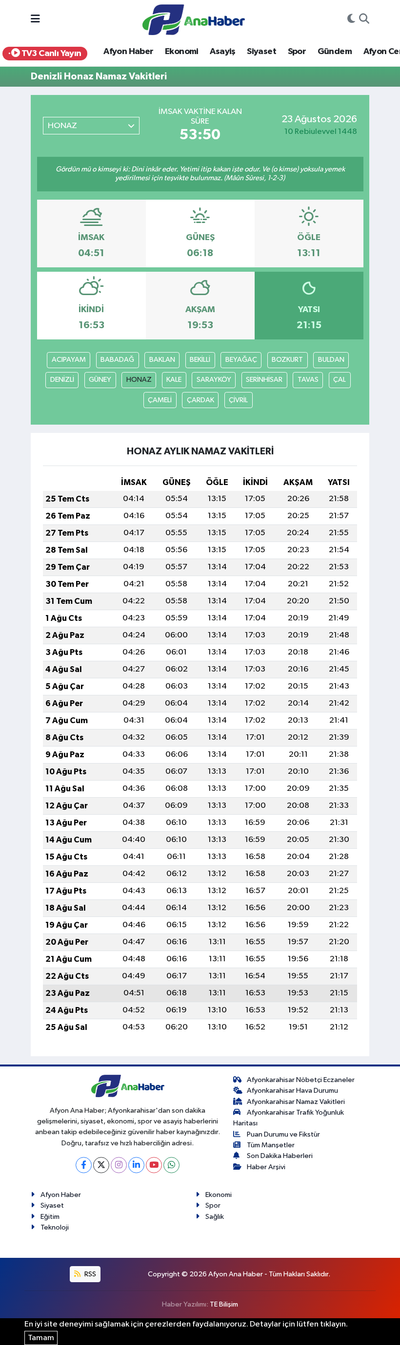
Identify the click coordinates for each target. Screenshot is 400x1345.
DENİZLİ (62, 379)
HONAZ (139, 379)
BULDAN (331, 359)
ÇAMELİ (160, 400)
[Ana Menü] (35, 20)
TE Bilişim (224, 1304)
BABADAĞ (117, 359)
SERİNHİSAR (264, 379)
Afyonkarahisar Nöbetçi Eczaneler (301, 1079)
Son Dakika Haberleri (280, 1155)
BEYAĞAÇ (241, 359)
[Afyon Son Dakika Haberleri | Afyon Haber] (193, 19)
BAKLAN (162, 359)
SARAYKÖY (214, 379)
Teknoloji (54, 1227)
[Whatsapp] (171, 1165)
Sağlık (214, 1216)
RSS (89, 1274)
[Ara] (364, 20)
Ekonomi (182, 51)
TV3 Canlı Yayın (50, 53)
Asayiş (222, 51)
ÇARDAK (200, 400)
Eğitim (50, 1216)
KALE (173, 379)
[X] (101, 1165)
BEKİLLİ (200, 359)
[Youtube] (154, 1165)
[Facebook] (84, 1165)
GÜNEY (100, 379)
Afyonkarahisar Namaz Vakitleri (296, 1101)
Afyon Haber (128, 51)
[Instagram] (119, 1165)
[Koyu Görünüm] (351, 20)
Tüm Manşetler (271, 1145)
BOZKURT (287, 359)
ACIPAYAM (69, 359)
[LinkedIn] (136, 1165)
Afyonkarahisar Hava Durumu (292, 1090)
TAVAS (308, 379)
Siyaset (261, 51)
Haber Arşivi (266, 1167)
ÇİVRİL (238, 400)
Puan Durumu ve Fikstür (283, 1134)
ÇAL (339, 379)
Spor (297, 51)
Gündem (335, 51)
